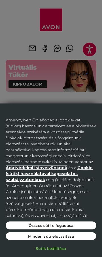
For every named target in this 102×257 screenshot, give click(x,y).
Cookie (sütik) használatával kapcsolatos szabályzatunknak (49, 173)
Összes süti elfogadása (51, 225)
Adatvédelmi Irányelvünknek (36, 167)
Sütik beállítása (51, 248)
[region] (51, 180)
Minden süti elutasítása (51, 236)
